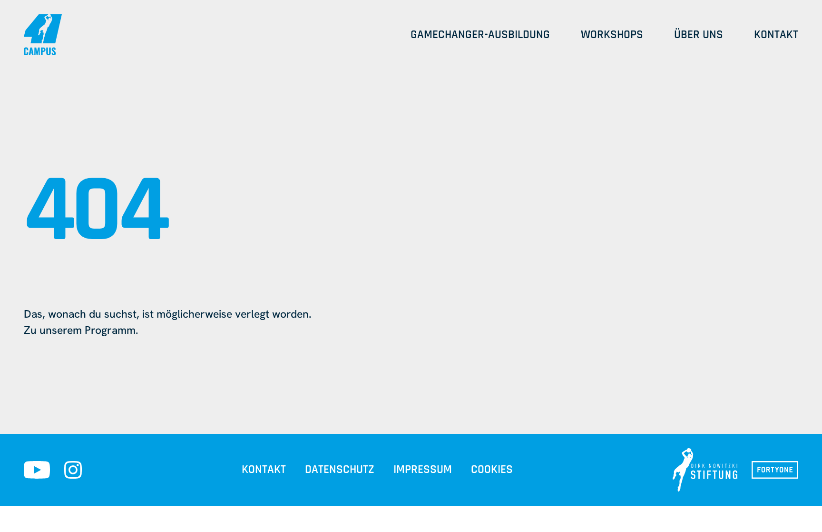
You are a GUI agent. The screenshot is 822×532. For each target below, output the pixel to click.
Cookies (492, 469)
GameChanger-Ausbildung (480, 35)
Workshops (612, 35)
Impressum (422, 469)
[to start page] (43, 34)
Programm (110, 330)
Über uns (698, 35)
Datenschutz (339, 469)
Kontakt (776, 35)
